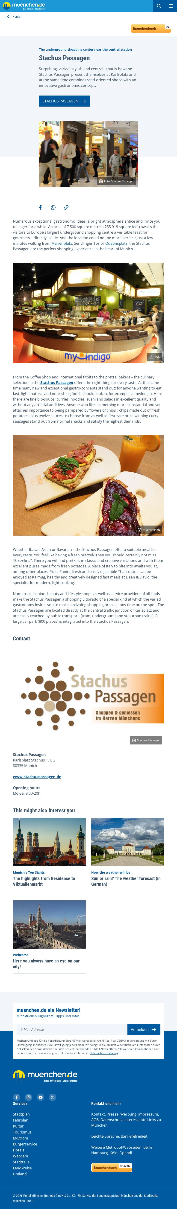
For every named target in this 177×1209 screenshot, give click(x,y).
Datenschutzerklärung (104, 1053)
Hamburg (99, 1152)
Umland (20, 1174)
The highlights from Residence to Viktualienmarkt (44, 881)
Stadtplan (21, 1114)
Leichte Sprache (105, 1136)
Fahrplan (20, 1120)
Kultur (18, 1126)
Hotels (18, 1150)
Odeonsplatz (116, 243)
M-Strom (20, 1138)
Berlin (148, 1147)
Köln (114, 1152)
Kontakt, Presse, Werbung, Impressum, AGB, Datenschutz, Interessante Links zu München (126, 1120)
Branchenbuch (151, 27)
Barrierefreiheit (134, 1136)
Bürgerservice (25, 1144)
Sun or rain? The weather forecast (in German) (126, 881)
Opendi (125, 1152)
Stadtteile (21, 1162)
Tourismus (22, 1132)
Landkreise (22, 1168)
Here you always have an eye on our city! (46, 963)
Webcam (20, 1156)
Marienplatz (61, 243)
